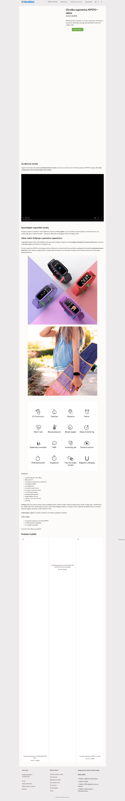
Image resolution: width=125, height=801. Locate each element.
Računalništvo (54, 788)
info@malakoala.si (27, 774)
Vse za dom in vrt (55, 782)
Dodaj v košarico (77, 29)
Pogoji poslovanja (27, 783)
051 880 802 (26, 776)
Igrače (51, 790)
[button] (101, 2)
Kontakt (24, 789)
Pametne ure (64, 1)
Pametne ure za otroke (76, 1)
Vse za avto (53, 785)
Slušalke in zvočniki (55, 780)
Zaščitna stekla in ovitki (56, 774)
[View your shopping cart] (96, 2)
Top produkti (88, 1)
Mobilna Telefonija (52, 1)
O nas (23, 781)
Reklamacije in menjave (28, 786)
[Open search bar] (98, 1)
